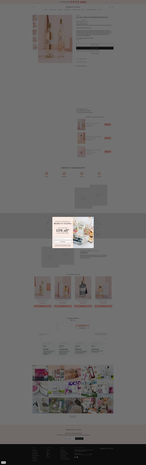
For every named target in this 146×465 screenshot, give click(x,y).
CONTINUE (62, 241)
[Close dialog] (92, 217)
